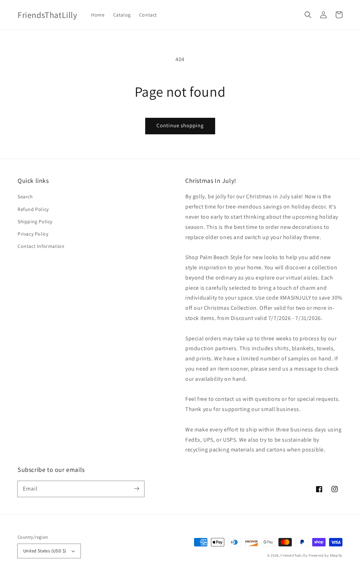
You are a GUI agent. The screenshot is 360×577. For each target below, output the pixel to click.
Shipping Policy (35, 221)
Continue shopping (180, 125)
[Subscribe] (136, 488)
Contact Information (41, 246)
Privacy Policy (33, 234)
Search (25, 196)
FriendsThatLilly (294, 555)
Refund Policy (33, 209)
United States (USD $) (44, 551)
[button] (308, 15)
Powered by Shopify (325, 555)
